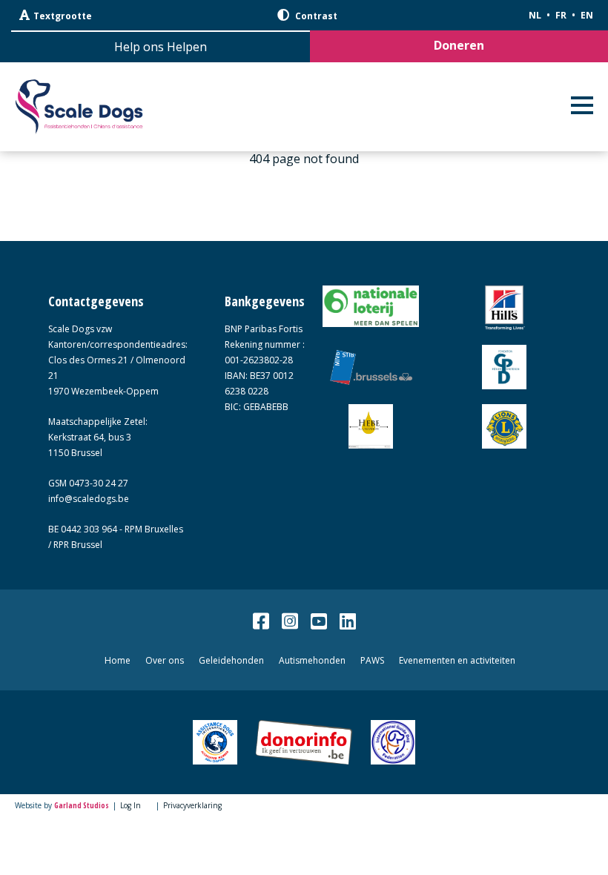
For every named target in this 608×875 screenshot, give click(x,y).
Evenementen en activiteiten (457, 660)
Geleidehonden (231, 660)
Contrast (315, 16)
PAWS (372, 660)
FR (560, 15)
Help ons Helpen (160, 47)
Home (117, 660)
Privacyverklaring (192, 805)
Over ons (164, 660)
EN (587, 15)
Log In (130, 805)
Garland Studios (81, 805)
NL (535, 15)
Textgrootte (62, 16)
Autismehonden (312, 660)
